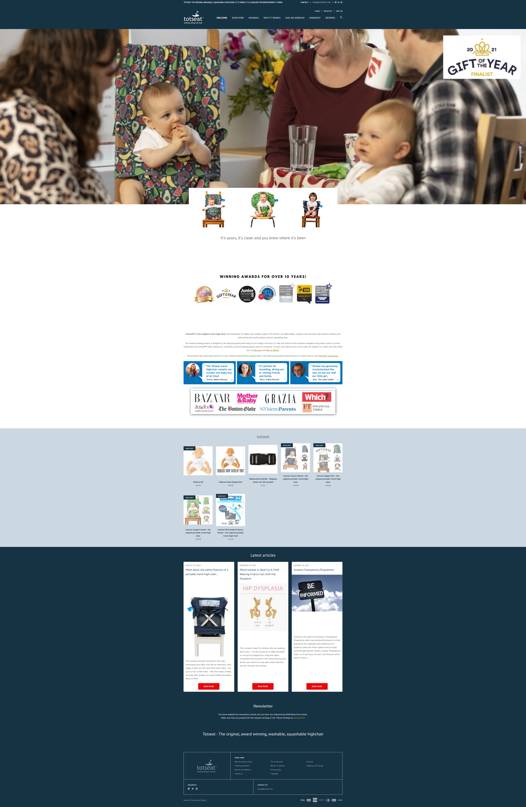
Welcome (222, 17)
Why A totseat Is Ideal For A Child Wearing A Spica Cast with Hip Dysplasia (259, 574)
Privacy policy (276, 770)
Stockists (309, 762)
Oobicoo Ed (198, 482)
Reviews (330, 17)
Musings (254, 17)
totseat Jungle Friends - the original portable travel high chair (198, 532)
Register (328, 11)
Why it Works (272, 17)
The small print (277, 762)
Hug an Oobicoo (295, 17)
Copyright (274, 774)
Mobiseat (315, 17)
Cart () (339, 11)
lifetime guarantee (328, 355)
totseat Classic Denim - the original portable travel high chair (295, 479)
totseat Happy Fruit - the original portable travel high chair (328, 479)
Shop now (238, 17)
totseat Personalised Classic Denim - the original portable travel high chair (231, 532)
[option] (263, 116)
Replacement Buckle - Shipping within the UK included (263, 480)
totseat (187, 800)
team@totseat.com (321, 2)
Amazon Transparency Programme (314, 570)
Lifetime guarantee (242, 766)
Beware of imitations (243, 770)
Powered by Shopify (198, 800)
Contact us (239, 774)
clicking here (299, 717)
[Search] (341, 18)
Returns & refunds (278, 766)
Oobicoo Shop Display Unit (230, 482)
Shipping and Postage (314, 766)
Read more (209, 686)
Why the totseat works (243, 762)
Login (317, 11)
